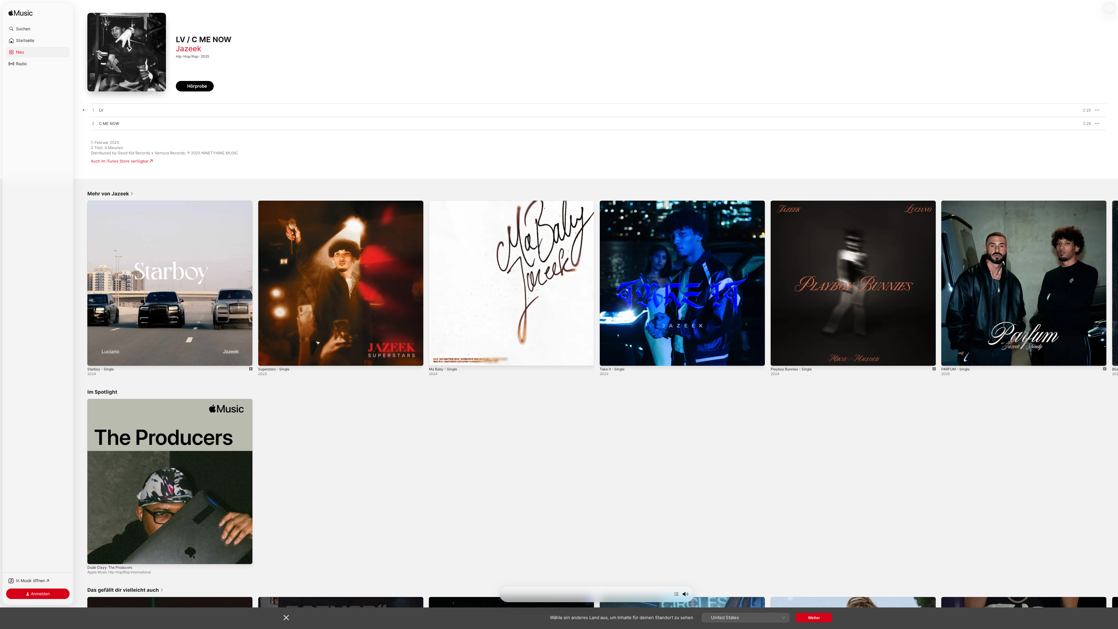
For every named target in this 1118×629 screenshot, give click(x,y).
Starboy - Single (101, 203)
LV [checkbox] (101, 110)
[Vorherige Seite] (81, 283)
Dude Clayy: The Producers (112, 401)
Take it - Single (613, 203)
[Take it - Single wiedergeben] (607, 358)
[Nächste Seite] (1112, 283)
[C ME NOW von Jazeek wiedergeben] (93, 123)
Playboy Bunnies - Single (793, 203)
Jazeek (188, 48)
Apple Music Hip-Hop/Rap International (119, 572)
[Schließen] (286, 617)
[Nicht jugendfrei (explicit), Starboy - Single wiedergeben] (94, 358)
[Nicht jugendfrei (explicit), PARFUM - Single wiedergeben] (948, 358)
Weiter (814, 617)
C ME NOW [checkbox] (109, 123)
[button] (37, 29)
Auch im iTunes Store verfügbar (119, 161)
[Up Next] (676, 594)
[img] (20, 13)
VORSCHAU (1083, 110)
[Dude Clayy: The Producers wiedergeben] (94, 556)
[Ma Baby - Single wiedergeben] (436, 358)
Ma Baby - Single (444, 203)
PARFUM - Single (956, 203)
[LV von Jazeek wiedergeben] (93, 110)
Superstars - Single (275, 203)
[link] (110, 193)
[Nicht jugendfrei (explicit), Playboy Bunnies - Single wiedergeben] (778, 358)
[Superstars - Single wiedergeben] (265, 358)
